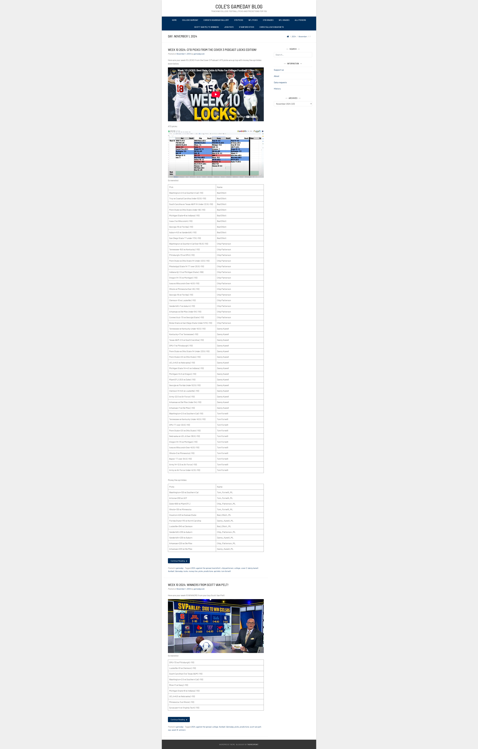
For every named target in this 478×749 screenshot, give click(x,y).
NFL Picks (253, 20)
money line (193, 571)
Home (174, 20)
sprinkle (217, 571)
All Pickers (300, 20)
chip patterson (227, 568)
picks (200, 571)
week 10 (175, 730)
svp (169, 730)
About (276, 76)
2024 (193, 568)
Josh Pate (229, 27)
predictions (208, 571)
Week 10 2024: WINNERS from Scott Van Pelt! (198, 585)
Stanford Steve (246, 27)
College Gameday (190, 20)
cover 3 (244, 568)
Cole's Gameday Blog (239, 6)
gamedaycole (198, 54)
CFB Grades (268, 20)
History (277, 88)
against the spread (203, 568)
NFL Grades (284, 20)
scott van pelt (255, 727)
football (171, 571)
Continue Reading (178, 561)
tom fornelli (226, 571)
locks (185, 571)
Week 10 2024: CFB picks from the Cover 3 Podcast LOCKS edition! (212, 49)
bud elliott (216, 568)
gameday (179, 568)
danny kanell (253, 568)
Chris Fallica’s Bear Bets (272, 27)
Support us (279, 70)
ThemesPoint (252, 744)
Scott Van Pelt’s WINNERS (206, 27)
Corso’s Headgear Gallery (216, 20)
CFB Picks (238, 20)
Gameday (178, 571)
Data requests (280, 82)
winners (182, 730)
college (237, 568)
